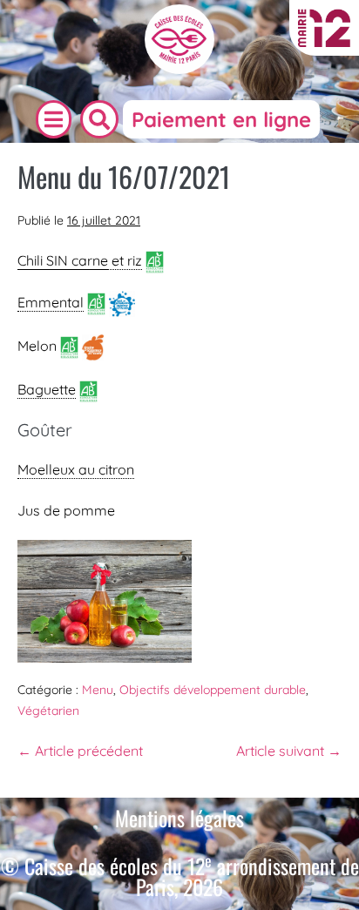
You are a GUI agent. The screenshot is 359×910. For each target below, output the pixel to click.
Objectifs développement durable (212, 690)
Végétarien (48, 710)
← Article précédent (80, 750)
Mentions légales (179, 817)
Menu (97, 690)
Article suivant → (289, 750)
